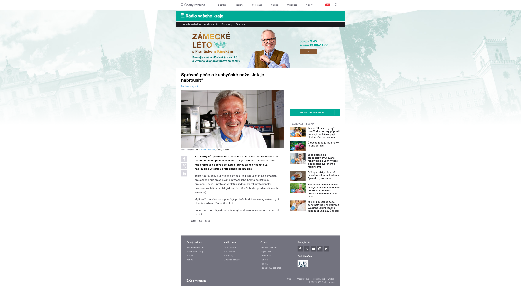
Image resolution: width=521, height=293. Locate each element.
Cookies (291, 279)
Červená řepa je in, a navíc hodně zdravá (323, 144)
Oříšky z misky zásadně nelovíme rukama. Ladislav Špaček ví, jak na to (323, 175)
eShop (190, 259)
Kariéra (264, 259)
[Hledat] (336, 5)
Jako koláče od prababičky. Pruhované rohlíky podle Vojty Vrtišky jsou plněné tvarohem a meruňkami (323, 160)
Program (239, 5)
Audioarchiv (211, 24)
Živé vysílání (230, 247)
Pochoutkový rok (189, 86)
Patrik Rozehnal (208, 150)
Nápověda (265, 251)
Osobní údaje (303, 279)
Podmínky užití (318, 279)
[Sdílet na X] (184, 166)
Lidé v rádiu (266, 255)
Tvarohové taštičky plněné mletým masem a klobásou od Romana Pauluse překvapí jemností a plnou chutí (323, 190)
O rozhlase (292, 5)
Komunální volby (195, 251)
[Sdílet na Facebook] (184, 159)
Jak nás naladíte (191, 24)
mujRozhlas (257, 5)
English (331, 279)
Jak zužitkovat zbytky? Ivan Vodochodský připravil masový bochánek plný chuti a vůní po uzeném (323, 133)
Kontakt (264, 263)
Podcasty (227, 24)
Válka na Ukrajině (195, 247)
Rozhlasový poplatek (270, 268)
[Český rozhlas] (193, 5)
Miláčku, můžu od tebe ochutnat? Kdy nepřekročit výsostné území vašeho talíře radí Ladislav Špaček (323, 206)
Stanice (274, 5)
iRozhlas (222, 5)
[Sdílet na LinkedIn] (184, 173)
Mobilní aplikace (232, 259)
